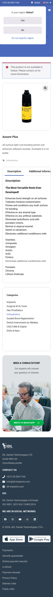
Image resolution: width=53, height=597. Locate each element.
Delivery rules (9, 583)
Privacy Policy (9, 578)
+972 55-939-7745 (10, 2)
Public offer (8, 589)
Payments (7, 550)
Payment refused (11, 572)
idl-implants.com (15, 486)
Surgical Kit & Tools (17, 306)
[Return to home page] (7, 446)
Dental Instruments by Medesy (22, 322)
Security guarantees (12, 555)
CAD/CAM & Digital (17, 326)
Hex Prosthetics (15, 310)
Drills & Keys (13, 330)
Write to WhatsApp (24, 423)
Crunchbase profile (12, 463)
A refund (6, 567)
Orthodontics (12, 160)
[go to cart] (49, 10)
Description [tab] (14, 171)
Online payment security (14, 561)
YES (23, 20)
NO (22, 30)
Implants (11, 302)
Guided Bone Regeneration (20, 318)
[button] (45, 88)
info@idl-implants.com (18, 481)
